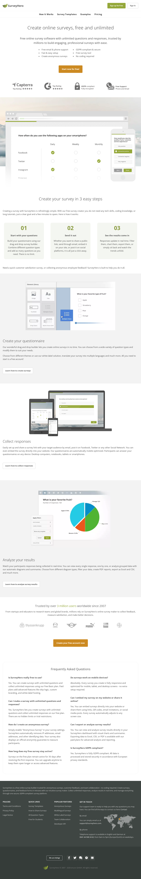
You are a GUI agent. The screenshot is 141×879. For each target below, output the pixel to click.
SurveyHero (54, 867)
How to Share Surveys (38, 810)
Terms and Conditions (12, 806)
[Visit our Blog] (80, 858)
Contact (124, 809)
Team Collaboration (62, 819)
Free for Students (36, 819)
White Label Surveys (62, 815)
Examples (85, 14)
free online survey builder (26, 788)
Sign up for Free (116, 5)
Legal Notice (8, 815)
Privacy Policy (8, 810)
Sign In (133, 5)
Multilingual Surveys (62, 810)
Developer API (60, 824)
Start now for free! (70, 69)
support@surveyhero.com (90, 823)
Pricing (98, 14)
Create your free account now (70, 643)
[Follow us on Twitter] (75, 858)
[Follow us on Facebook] (69, 858)
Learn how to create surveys (18, 370)
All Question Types (36, 815)
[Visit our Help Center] (86, 858)
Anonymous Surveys (62, 806)
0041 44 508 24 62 (87, 837)
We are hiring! (54, 858)
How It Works (46, 14)
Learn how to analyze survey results (21, 584)
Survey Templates (67, 14)
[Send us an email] (92, 858)
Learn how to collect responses (19, 465)
